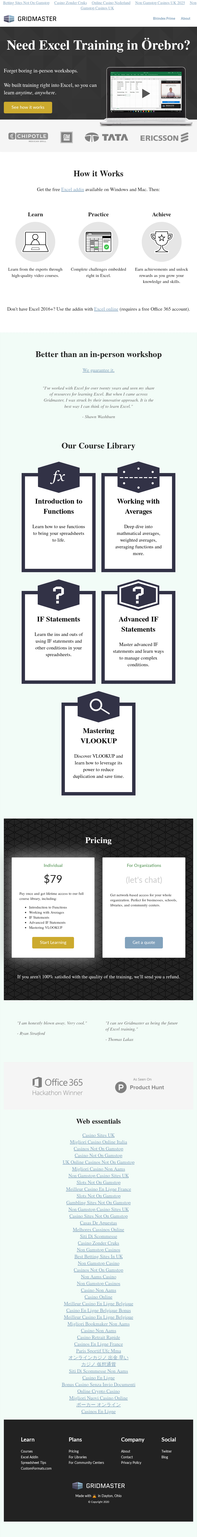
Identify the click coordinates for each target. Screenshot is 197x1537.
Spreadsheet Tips (33, 1463)
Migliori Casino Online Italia (98, 1142)
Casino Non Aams (98, 1290)
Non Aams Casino (98, 1276)
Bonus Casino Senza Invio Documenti (98, 1384)
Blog (164, 1457)
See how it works (28, 107)
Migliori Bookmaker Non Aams (99, 1323)
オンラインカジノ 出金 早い (98, 1357)
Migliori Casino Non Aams (98, 1169)
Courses (27, 1451)
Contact (127, 1457)
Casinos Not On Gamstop (98, 1148)
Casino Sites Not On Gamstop (98, 1216)
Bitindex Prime (164, 18)
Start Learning (53, 943)
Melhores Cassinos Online (98, 1229)
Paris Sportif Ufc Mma (98, 1350)
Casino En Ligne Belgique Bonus (98, 1310)
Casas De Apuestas (98, 1222)
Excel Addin (29, 1457)
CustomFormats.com (36, 1468)
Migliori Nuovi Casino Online (98, 1398)
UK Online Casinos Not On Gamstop (99, 1162)
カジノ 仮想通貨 (98, 1364)
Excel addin (72, 189)
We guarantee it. (99, 370)
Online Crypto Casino (98, 1391)
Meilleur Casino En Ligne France (98, 1189)
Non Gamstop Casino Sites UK (98, 1175)
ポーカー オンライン (98, 1404)
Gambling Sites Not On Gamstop (98, 1202)
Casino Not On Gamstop (98, 1155)
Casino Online (98, 1297)
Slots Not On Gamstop (99, 1182)
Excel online (106, 309)
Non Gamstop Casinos (98, 1249)
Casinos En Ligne (98, 1411)
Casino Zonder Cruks (98, 1243)
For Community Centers (86, 1463)
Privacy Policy (131, 1463)
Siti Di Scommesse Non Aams (98, 1371)
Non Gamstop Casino (98, 1263)
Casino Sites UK (98, 1135)
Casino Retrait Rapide (98, 1337)
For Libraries (78, 1457)
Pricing (74, 1451)
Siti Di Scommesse (98, 1236)
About (185, 18)
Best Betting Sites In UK (98, 1256)
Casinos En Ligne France (98, 1344)
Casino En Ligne (98, 1377)
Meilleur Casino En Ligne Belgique (98, 1303)
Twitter (166, 1451)
